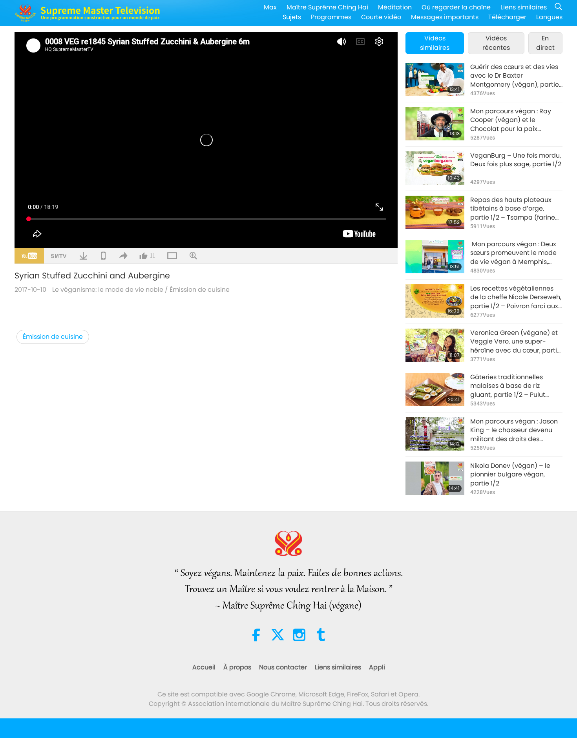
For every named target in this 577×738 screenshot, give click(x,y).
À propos (237, 667)
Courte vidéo (381, 17)
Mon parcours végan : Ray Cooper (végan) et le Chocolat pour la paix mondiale (510, 120)
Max (270, 7)
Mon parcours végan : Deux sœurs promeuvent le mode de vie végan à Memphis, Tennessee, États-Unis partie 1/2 (514, 253)
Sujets (292, 17)
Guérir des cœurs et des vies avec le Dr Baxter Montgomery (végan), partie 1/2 (514, 76)
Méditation (395, 7)
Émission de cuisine (200, 289)
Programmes (331, 17)
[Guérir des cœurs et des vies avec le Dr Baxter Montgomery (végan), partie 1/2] (434, 79)
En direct (545, 43)
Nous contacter (283, 667)
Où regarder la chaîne (456, 7)
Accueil (203, 667)
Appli (377, 667)
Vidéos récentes (496, 43)
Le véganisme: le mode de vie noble (107, 289)
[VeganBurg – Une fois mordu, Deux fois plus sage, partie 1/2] (434, 168)
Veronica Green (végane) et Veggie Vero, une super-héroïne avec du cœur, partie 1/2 (515, 342)
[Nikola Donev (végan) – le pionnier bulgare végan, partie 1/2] (434, 478)
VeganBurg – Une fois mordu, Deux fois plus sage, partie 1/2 (515, 160)
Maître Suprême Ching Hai (327, 7)
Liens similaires (523, 7)
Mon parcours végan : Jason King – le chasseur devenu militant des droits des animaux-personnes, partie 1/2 (514, 430)
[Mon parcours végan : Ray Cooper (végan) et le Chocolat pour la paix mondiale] (434, 123)
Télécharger (507, 17)
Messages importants (444, 17)
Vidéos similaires (434, 43)
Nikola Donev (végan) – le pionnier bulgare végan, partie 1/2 (510, 475)
